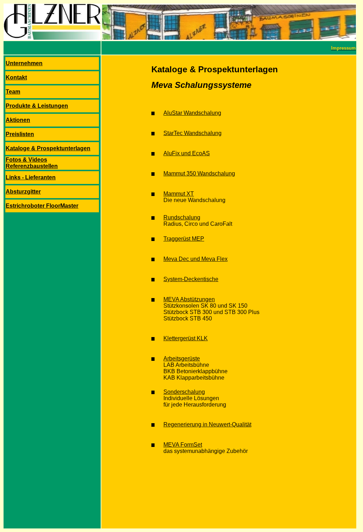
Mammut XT (178, 194)
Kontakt (16, 77)
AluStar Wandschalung (192, 113)
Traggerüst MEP (183, 239)
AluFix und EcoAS (186, 153)
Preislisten (20, 134)
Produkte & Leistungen (37, 106)
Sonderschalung (184, 392)
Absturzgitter (23, 192)
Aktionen (18, 120)
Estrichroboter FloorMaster (42, 206)
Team (13, 92)
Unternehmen (24, 63)
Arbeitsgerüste (181, 358)
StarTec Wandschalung (192, 133)
